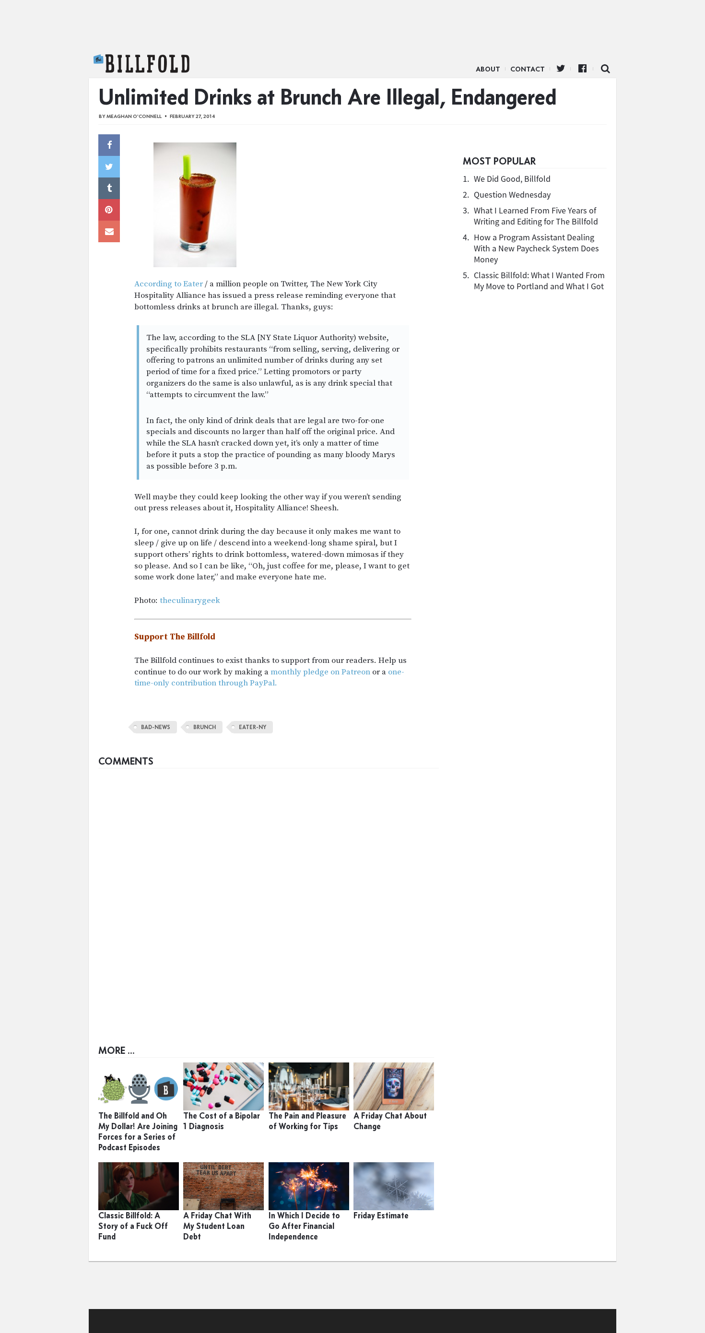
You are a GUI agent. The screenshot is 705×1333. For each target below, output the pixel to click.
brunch (204, 727)
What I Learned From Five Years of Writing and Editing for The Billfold (536, 216)
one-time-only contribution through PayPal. (269, 678)
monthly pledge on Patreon (320, 672)
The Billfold (141, 63)
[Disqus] (268, 893)
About (488, 69)
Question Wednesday (512, 194)
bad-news (155, 727)
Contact (527, 69)
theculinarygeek (190, 600)
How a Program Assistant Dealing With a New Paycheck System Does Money (536, 248)
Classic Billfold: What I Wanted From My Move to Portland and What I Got (539, 281)
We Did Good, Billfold (512, 178)
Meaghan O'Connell (134, 116)
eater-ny (252, 727)
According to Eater (168, 284)
